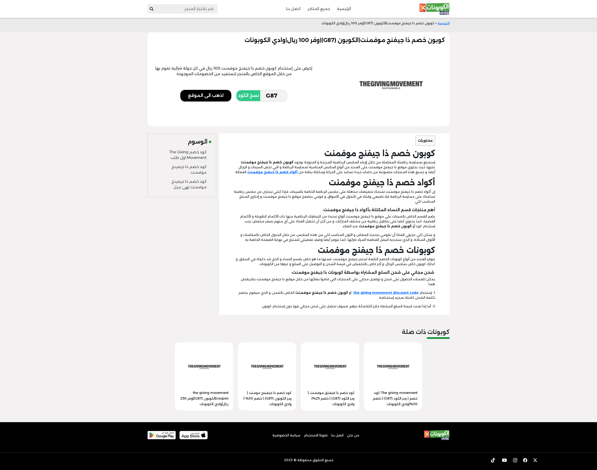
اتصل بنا (293, 9)
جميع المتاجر (319, 9)
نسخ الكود (248, 95)
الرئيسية (344, 9)
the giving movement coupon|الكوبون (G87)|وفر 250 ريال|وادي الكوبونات (204, 398)
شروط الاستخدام (316, 435)
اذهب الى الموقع (206, 95)
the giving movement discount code (386, 293)
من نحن (353, 435)
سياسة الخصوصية (286, 435)
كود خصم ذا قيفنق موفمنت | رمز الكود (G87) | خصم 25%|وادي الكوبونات (331, 398)
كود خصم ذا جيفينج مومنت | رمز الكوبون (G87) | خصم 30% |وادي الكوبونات (267, 398)
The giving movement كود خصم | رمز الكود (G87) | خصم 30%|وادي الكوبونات (395, 398)
